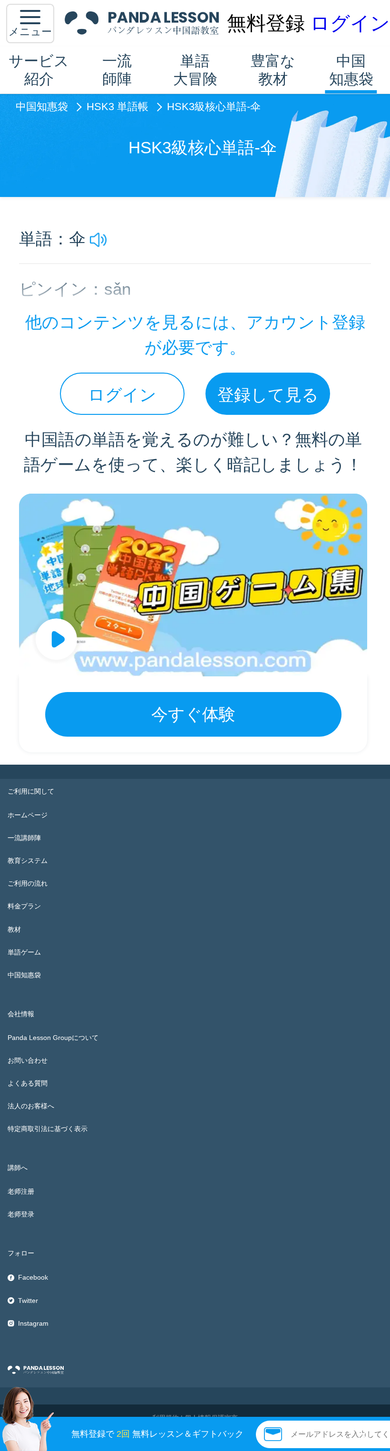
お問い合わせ (28, 1060)
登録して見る (268, 394)
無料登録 (266, 23)
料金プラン (24, 906)
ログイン (350, 23)
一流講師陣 (24, 838)
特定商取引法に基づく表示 (48, 1129)
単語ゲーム (24, 952)
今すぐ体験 (193, 714)
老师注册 (21, 1191)
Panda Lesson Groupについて (53, 1037)
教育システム (28, 860)
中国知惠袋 (351, 69)
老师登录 (21, 1214)
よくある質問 (28, 1083)
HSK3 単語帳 (117, 107)
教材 (14, 929)
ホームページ (28, 815)
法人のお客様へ (31, 1106)
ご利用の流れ (28, 883)
